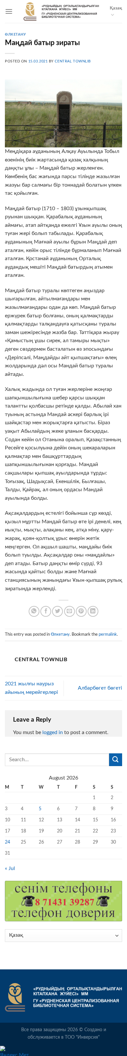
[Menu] (9, 11)
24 (7, 842)
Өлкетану (15, 34)
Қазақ (116, 8)
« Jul (10, 868)
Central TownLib (73, 61)
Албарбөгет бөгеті (100, 688)
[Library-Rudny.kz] (61, 11)
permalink (108, 634)
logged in (52, 732)
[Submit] (115, 759)
